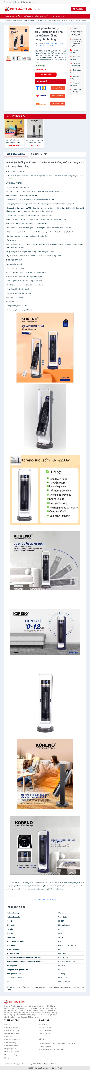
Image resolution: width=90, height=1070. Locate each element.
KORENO (47, 43)
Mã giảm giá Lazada (11, 1052)
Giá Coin (54, 1064)
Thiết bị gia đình (57, 16)
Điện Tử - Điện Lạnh (24, 16)
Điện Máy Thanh (56, 1068)
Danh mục (16, 2)
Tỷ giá (18, 1064)
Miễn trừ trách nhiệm (11, 1033)
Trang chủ (7, 2)
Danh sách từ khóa (11, 1046)
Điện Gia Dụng (17, 20)
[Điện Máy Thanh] (15, 1002)
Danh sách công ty (11, 1042)
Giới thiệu (24, 2)
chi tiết (39, 154)
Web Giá (47, 1064)
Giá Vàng (40, 1064)
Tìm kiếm (79, 9)
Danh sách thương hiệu (12, 1039)
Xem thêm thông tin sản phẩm (45, 899)
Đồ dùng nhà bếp (42, 16)
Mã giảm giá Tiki (10, 1049)
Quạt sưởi (52, 20)
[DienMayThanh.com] (19, 9)
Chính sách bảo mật (11, 1027)
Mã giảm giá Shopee (11, 1055)
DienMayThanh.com (42, 1068)
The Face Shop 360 (28, 1064)
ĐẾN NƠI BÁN (45, 75)
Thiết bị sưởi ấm (41, 20)
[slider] (8, 58)
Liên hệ (31, 2)
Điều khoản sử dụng (11, 1030)
